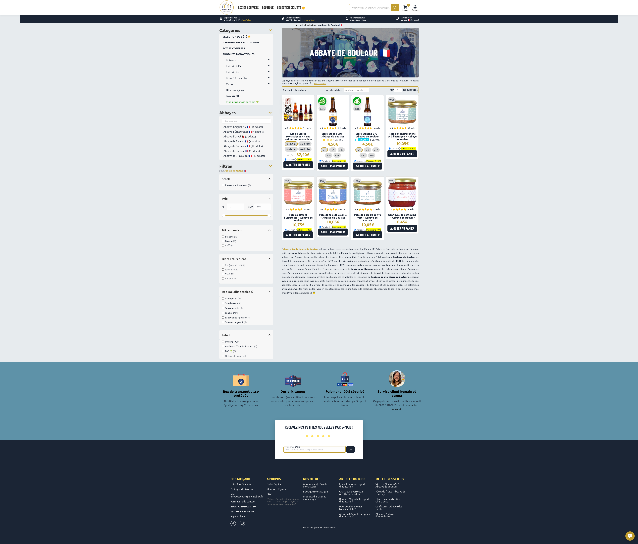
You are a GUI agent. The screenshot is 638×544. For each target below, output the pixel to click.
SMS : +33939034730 (243, 506)
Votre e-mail (293, 446)
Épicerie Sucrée (234, 71)
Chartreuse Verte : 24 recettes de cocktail (351, 492)
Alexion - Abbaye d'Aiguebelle (384, 515)
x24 (329, 155)
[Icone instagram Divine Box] (242, 524)
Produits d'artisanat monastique (314, 497)
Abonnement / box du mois (241, 42)
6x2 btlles (305, 143)
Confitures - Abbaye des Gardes (388, 507)
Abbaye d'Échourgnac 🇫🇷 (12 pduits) (244, 131)
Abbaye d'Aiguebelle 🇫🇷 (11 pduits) (243, 126)
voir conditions (309, 19)
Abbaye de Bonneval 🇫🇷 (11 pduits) (243, 146)
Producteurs (311, 25)
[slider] (223, 215)
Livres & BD (232, 95)
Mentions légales (276, 488)
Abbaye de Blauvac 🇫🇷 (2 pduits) (241, 141)
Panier (405, 7)
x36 (337, 155)
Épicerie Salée (234, 65)
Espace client (237, 516)
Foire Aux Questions (242, 483)
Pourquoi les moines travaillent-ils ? (350, 507)
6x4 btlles (291, 149)
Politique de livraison (242, 488)
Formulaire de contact (242, 501)
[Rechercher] (395, 7)
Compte (415, 10)
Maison (230, 83)
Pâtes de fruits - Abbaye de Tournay (390, 492)
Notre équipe (274, 483)
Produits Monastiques (239, 54)
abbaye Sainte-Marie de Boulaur (300, 248)
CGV (269, 493)
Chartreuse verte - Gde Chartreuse (388, 500)
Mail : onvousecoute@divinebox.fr (246, 495)
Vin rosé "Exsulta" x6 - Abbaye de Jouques (387, 485)
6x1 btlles (291, 143)
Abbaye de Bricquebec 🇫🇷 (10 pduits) (244, 155)
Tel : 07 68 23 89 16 (242, 511)
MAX (250, 206)
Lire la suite (320, 83)
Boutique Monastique (315, 491)
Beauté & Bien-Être (236, 77)
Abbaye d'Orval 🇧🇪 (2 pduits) (239, 136)
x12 (341, 149)
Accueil (299, 25)
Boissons (231, 59)
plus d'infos (246, 19)
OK (350, 449)
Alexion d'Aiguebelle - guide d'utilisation (355, 515)
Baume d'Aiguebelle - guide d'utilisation (354, 500)
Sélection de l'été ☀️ (237, 36)
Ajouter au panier (298, 165)
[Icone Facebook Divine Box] (233, 524)
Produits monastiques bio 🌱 (242, 101)
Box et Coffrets (234, 48)
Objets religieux (235, 89)
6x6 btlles (305, 149)
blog (362, 479)
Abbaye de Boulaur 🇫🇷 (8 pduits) (241, 150)
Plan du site (307, 527)
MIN (224, 206)
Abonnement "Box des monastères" (315, 485)
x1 (324, 149)
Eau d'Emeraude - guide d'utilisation (352, 485)
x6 (332, 149)
